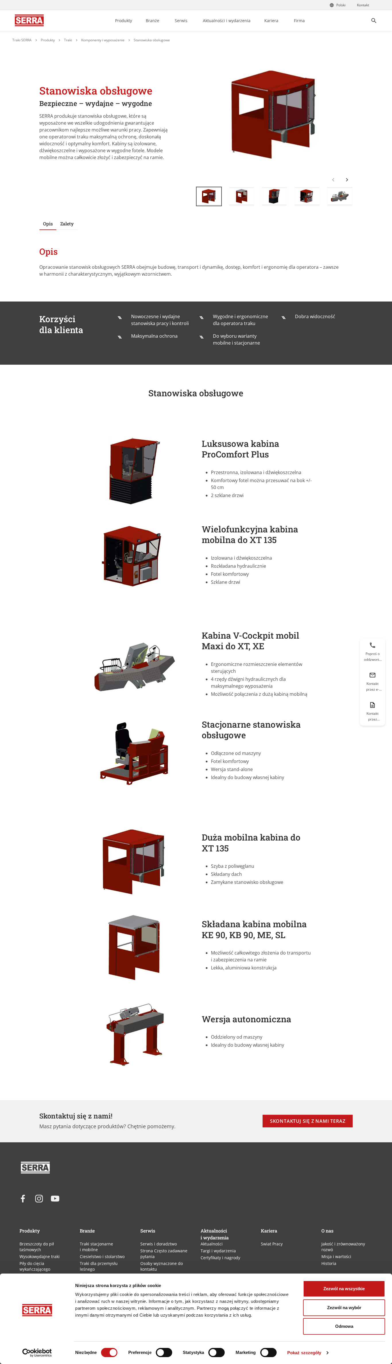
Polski (341, 5)
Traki (68, 40)
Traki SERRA (22, 40)
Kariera (271, 20)
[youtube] (55, 1198)
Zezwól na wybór (344, 1307)
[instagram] (39, 1198)
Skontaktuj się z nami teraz (308, 1121)
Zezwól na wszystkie (344, 1288)
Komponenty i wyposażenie (103, 40)
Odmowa (344, 1326)
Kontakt (363, 5)
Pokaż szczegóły (304, 1352)
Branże (152, 20)
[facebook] (23, 1198)
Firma (299, 20)
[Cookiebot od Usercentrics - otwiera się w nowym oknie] (37, 1352)
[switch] (164, 1352)
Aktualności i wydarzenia (227, 20)
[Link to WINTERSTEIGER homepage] (29, 20)
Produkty (123, 20)
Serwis (181, 20)
